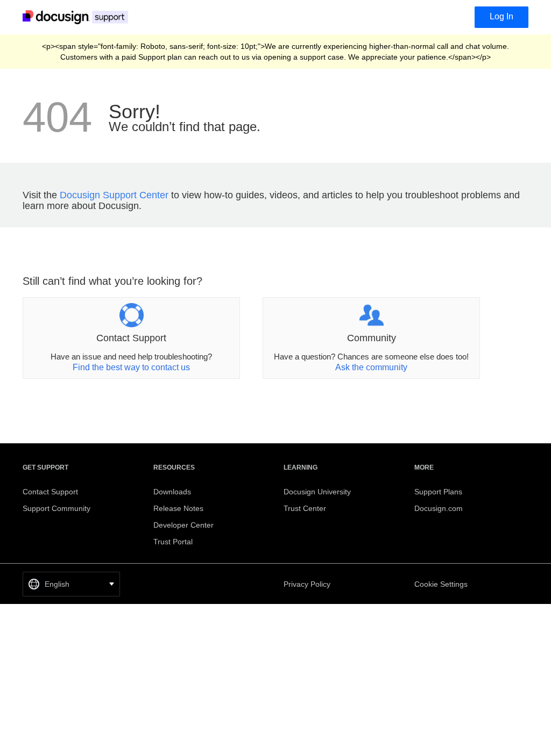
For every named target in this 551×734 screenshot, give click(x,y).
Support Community (56, 508)
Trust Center (305, 508)
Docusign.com (438, 508)
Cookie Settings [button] (441, 584)
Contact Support (50, 491)
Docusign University (317, 491)
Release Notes (178, 508)
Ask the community (371, 367)
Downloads (172, 491)
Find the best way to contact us (131, 367)
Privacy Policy (307, 584)
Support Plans (438, 491)
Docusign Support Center (114, 195)
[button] (71, 584)
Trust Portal (173, 541)
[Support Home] (78, 16)
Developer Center (183, 525)
